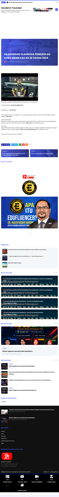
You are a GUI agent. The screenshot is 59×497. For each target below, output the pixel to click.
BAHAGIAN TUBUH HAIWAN (14, 263)
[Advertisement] (29, 25)
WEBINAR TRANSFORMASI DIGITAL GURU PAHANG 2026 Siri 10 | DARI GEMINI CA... (30, 380)
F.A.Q (2, 433)
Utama (3, 431)
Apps (2, 443)
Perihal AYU (46, 472)
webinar (11, 364)
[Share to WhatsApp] (20, 144)
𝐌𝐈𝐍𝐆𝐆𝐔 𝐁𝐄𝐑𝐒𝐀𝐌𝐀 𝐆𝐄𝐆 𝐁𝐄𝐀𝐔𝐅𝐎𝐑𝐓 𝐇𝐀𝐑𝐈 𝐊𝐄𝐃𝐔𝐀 (22, 366)
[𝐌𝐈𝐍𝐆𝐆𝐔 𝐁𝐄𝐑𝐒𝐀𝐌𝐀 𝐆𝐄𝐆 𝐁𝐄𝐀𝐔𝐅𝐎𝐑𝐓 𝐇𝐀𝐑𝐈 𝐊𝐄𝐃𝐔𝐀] (4, 369)
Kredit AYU (4, 438)
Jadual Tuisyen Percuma (7, 441)
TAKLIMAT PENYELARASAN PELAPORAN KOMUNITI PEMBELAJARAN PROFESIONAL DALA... (24, 2)
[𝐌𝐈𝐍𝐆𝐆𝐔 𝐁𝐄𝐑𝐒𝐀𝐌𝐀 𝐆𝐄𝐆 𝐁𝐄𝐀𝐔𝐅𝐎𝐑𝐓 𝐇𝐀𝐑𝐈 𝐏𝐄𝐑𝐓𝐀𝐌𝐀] (4, 393)
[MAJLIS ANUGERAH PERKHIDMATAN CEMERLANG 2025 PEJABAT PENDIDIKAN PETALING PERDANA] (29, 335)
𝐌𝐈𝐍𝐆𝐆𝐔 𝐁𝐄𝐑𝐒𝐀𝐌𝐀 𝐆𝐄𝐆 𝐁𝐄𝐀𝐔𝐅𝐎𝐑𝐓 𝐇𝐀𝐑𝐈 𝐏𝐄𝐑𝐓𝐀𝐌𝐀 (22, 390)
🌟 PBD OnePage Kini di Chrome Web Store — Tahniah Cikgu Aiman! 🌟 (26, 256)
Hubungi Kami (54, 472)
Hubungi (3, 436)
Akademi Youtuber (11, 7)
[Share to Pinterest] (23, 144)
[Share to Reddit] (26, 144)
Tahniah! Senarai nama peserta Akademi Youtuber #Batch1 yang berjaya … (27, 249)
